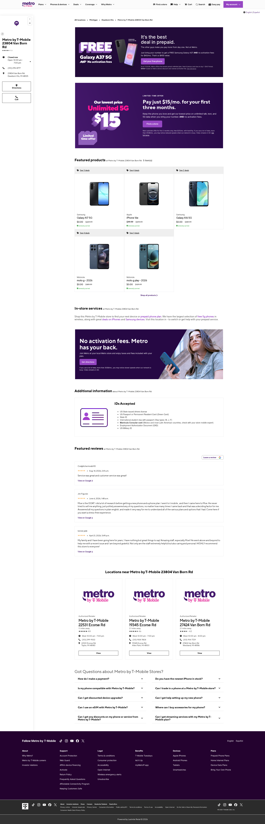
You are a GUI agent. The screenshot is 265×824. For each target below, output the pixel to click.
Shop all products (148, 295)
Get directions (88, 362)
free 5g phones (206, 316)
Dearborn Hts (108, 20)
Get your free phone (152, 61)
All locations (80, 20)
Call (16, 99)
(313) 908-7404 (139, 640)
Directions (16, 88)
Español (256, 12)
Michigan (93, 20)
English (249, 12)
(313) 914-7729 (189, 640)
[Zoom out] (30, 23)
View (98, 653)
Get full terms (191, 69)
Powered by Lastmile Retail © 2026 (132, 819)
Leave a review (210, 457)
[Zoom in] (30, 19)
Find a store (152, 124)
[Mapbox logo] (2, 34)
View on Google (85, 481)
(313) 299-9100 (88, 640)
